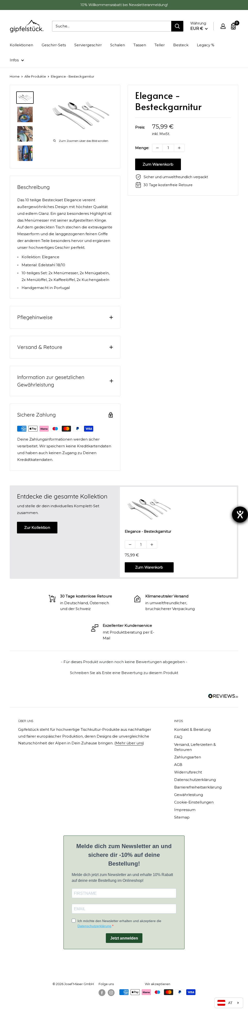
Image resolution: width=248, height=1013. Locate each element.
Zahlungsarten (187, 757)
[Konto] (223, 26)
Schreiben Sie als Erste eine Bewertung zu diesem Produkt (124, 672)
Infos (14, 60)
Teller (160, 45)
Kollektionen (21, 45)
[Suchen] (177, 26)
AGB (178, 764)
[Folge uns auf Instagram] (111, 992)
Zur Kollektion (37, 527)
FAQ (178, 737)
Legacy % (205, 45)
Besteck (180, 45)
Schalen (117, 45)
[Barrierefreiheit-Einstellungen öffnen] (240, 514)
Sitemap (182, 817)
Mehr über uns (129, 743)
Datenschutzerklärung (195, 779)
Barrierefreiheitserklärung (198, 787)
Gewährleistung (188, 794)
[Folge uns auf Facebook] (102, 992)
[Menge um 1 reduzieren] (157, 148)
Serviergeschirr (88, 45)
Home (15, 76)
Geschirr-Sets (54, 45)
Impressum (184, 809)
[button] (124, 672)
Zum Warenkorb (158, 164)
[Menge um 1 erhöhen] (179, 148)
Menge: (142, 147)
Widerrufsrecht (188, 772)
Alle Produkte (35, 76)
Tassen (139, 45)
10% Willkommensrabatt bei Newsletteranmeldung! (124, 5)
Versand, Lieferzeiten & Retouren (195, 747)
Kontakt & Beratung (192, 729)
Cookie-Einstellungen (194, 802)
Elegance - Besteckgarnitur (148, 531)
